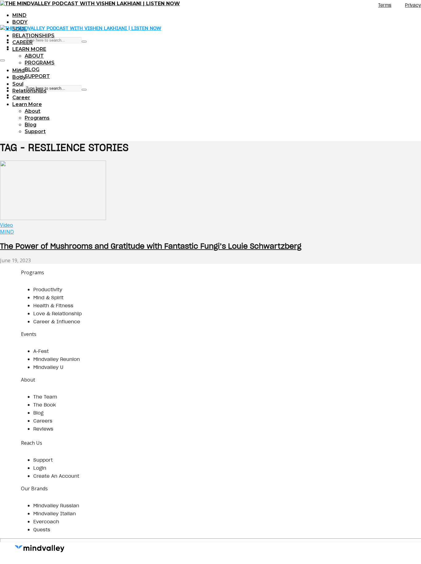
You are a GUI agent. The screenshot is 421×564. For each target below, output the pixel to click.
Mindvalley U (48, 367)
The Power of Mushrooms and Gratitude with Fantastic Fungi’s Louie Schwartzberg (150, 246)
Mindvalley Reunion (56, 359)
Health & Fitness (53, 305)
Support (37, 76)
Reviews (43, 429)
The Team (45, 397)
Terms (384, 5)
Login (39, 468)
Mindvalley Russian (56, 505)
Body (19, 22)
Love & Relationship (57, 313)
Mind (19, 15)
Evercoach (46, 521)
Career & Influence (56, 321)
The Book (44, 405)
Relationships (33, 36)
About (34, 56)
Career (22, 42)
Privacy (413, 5)
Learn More (29, 49)
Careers (42, 421)
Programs (40, 63)
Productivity (47, 289)
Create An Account (56, 476)
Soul (17, 84)
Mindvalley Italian (54, 513)
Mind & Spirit (48, 297)
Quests (41, 529)
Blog (32, 69)
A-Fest (41, 351)
